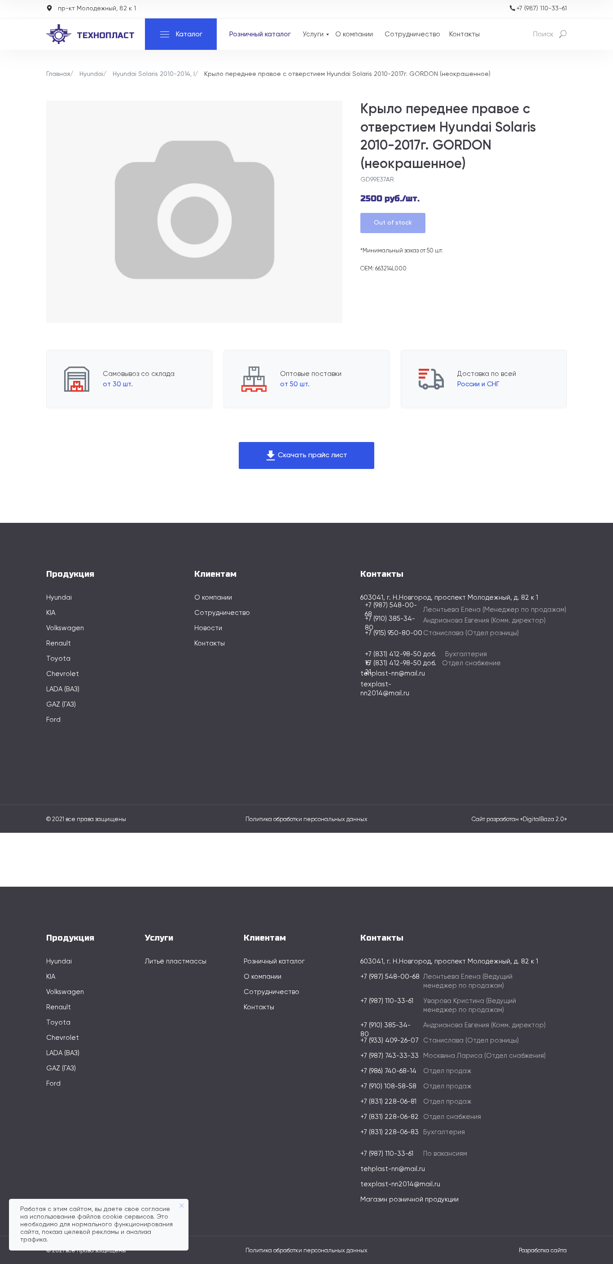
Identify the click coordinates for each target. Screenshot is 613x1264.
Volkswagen (65, 628)
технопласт (106, 35)
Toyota (58, 658)
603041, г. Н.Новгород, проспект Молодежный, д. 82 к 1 (449, 961)
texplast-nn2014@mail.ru (400, 1184)
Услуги (313, 34)
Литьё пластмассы (175, 961)
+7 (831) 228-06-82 (389, 1117)
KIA (50, 613)
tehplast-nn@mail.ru (392, 673)
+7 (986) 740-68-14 (388, 1071)
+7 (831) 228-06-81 (388, 1101)
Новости (208, 628)
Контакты (464, 34)
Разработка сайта (543, 1251)
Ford (53, 719)
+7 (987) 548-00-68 (390, 976)
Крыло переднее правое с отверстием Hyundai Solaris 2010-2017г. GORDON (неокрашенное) (347, 74)
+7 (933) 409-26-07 (389, 1040)
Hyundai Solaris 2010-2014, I (154, 74)
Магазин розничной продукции (409, 1199)
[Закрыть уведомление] (181, 1205)
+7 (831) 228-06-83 (389, 1132)
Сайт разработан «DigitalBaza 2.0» (519, 819)
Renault (58, 643)
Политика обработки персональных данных (306, 819)
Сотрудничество (412, 34)
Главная (58, 74)
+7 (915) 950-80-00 (393, 633)
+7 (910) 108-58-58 (388, 1086)
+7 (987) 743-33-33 (389, 1055)
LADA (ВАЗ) (62, 689)
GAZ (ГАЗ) (61, 704)
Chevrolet (62, 674)
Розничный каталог (260, 34)
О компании (354, 34)
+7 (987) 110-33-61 (542, 8)
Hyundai (91, 74)
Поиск (543, 34)
